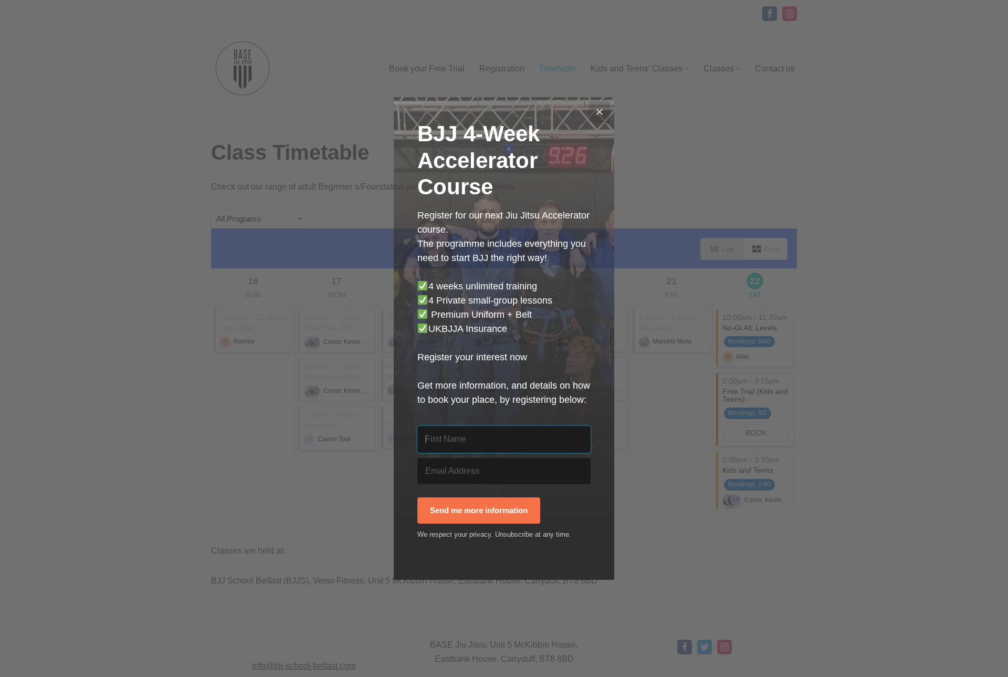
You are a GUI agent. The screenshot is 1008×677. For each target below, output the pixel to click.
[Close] (599, 111)
